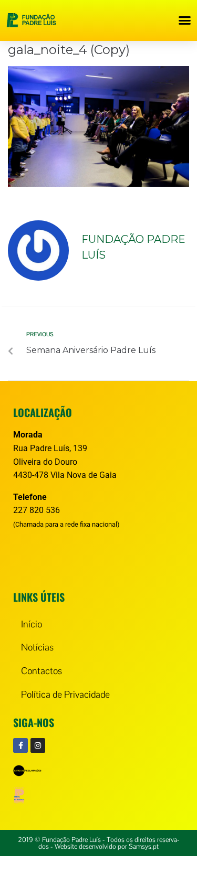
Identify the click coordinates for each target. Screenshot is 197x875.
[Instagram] (37, 745)
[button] (185, 20)
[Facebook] (20, 745)
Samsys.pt (144, 846)
